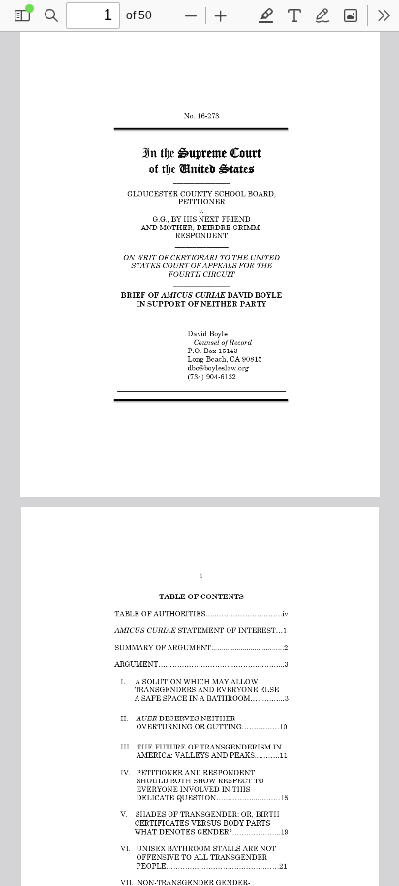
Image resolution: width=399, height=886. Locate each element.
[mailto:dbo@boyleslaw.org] (214, 365)
